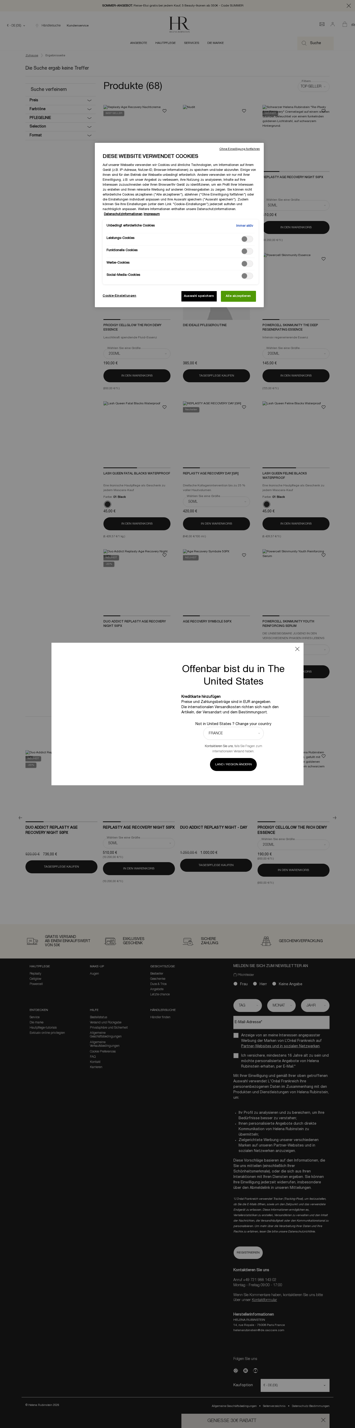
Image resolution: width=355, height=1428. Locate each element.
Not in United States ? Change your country (233, 724)
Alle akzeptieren (238, 296)
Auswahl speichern (199, 296)
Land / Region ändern (233, 764)
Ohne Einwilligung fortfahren (239, 149)
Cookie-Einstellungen (119, 295)
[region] (179, 225)
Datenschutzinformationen (123, 214)
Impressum (152, 214)
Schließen (297, 649)
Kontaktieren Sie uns (219, 746)
